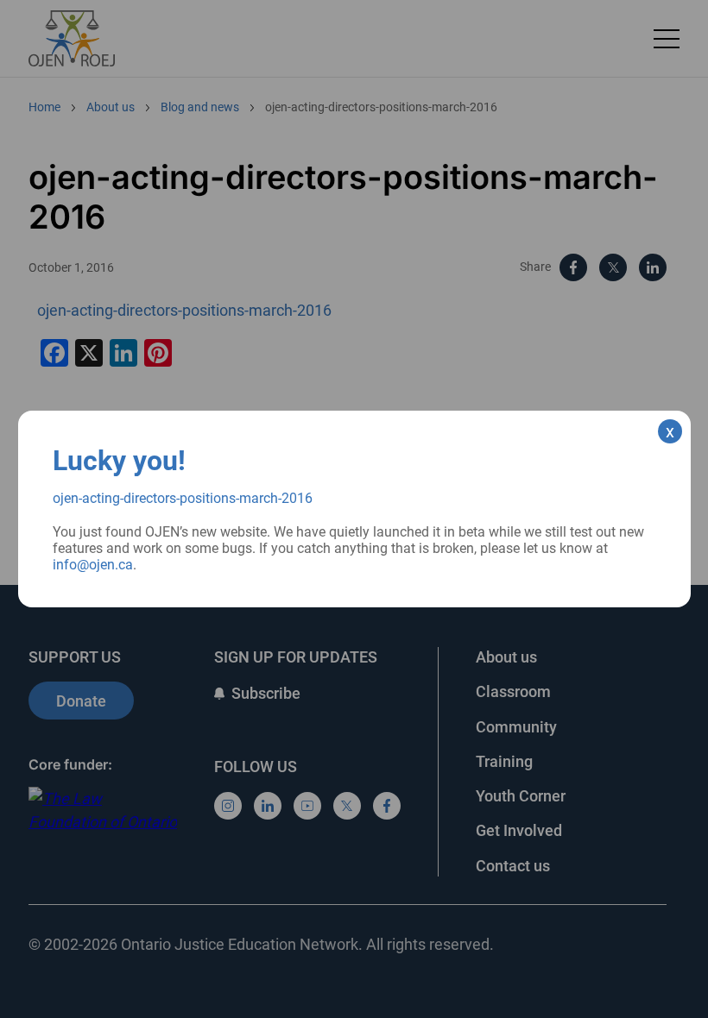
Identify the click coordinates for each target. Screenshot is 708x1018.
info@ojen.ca (93, 564)
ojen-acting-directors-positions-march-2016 (183, 498)
